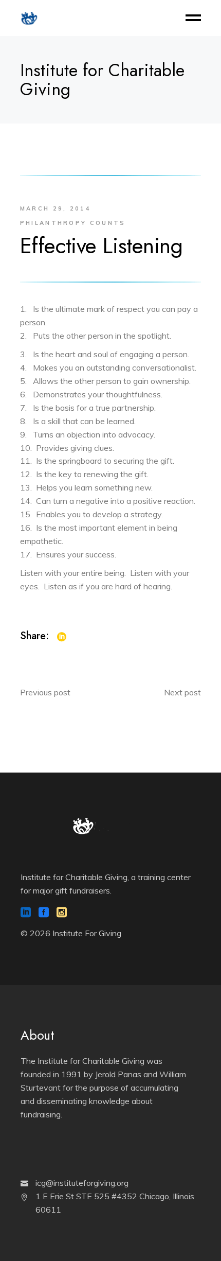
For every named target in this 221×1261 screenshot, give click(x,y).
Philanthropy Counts (73, 222)
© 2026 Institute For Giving (71, 933)
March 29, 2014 (55, 208)
